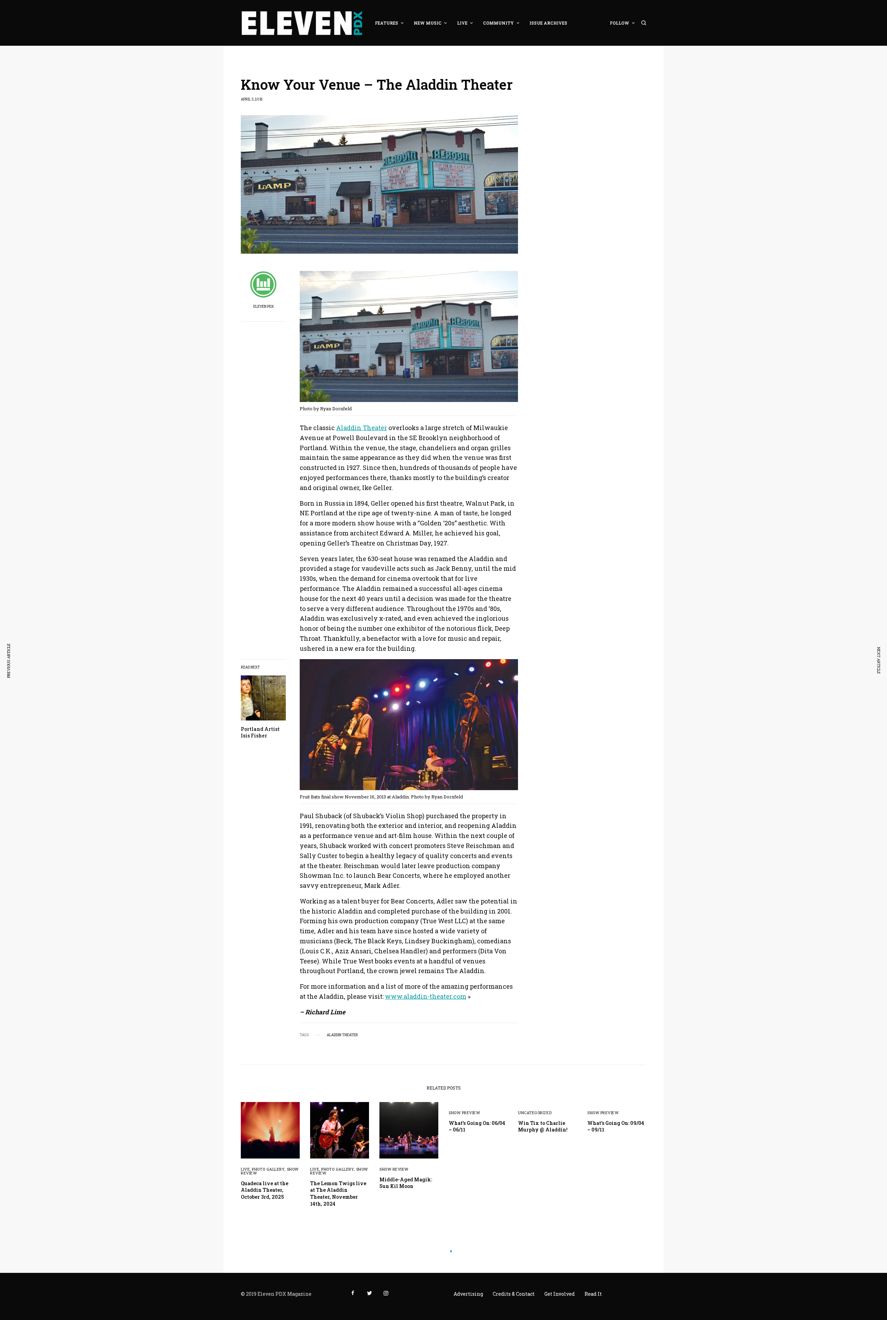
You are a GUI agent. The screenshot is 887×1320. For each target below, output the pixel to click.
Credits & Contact (514, 1294)
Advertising (468, 1294)
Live (245, 1169)
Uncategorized (535, 1112)
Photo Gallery (268, 1169)
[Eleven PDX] (302, 22)
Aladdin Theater (361, 427)
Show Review (394, 1169)
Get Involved (559, 1294)
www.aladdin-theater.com (425, 996)
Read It (593, 1294)
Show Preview (464, 1112)
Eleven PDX (263, 306)
